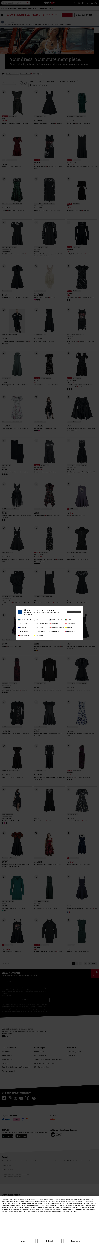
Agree (23, 1241)
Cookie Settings (32, 1211)
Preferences (75, 1241)
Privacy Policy (72, 1211)
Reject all (49, 1241)
